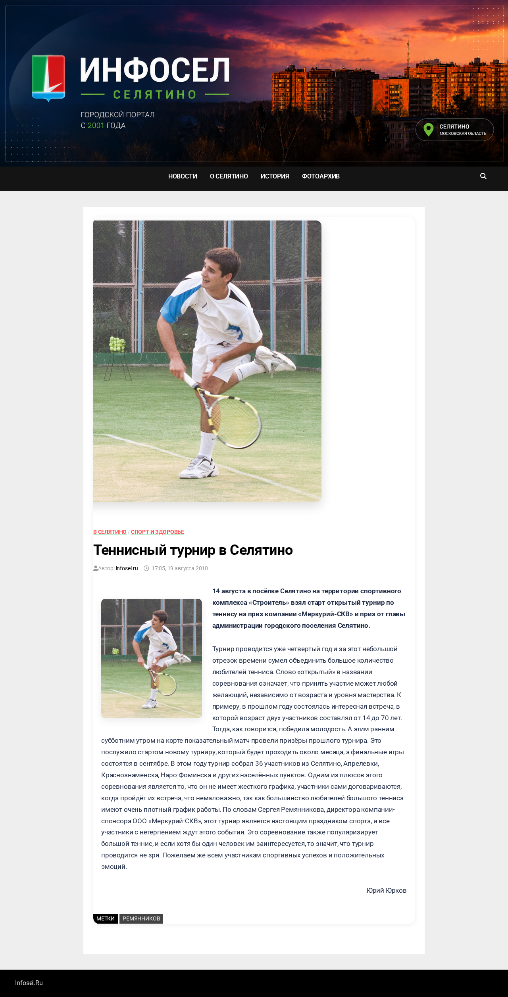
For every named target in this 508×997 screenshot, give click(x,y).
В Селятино (110, 532)
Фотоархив (321, 176)
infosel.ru (127, 568)
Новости (182, 176)
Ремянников (141, 918)
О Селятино (229, 176)
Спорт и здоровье (157, 532)
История (275, 176)
